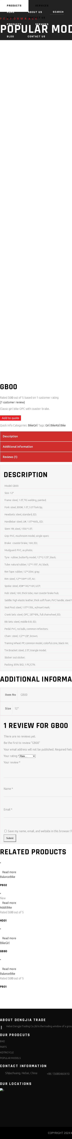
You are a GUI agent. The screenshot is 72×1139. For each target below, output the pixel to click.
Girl (35, 425)
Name (8, 788)
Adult (3, 907)
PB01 (3, 987)
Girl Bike (50, 425)
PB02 (3, 885)
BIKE (2, 1041)
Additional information (18, 446)
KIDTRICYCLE (7, 1052)
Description (10, 436)
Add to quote (10, 418)
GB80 (3, 951)
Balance (5, 876)
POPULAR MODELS (10, 1058)
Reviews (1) (10, 456)
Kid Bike (61, 425)
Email (8, 809)
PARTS (3, 1046)
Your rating (11, 755)
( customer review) (12, 402)
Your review (12, 762)
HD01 (3, 920)
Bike (30, 425)
